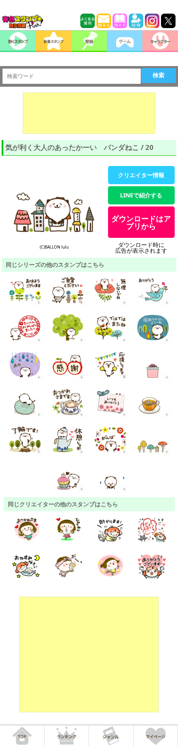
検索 (158, 75)
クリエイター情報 (141, 175)
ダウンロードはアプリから (141, 222)
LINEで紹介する (141, 195)
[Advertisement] (89, 113)
